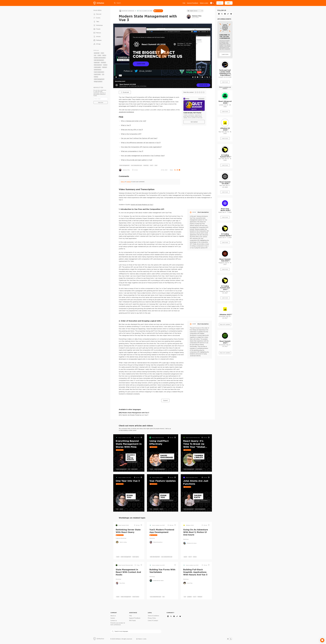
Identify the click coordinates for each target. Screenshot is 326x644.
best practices (98, 64)
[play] (162, 51)
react (151, 469)
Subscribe (100, 102)
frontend (156, 509)
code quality (97, 67)
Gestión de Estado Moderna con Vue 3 (142, 204)
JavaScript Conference (126, 112)
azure (185, 556)
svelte (99, 55)
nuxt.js (194, 556)
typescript (96, 62)
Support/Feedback (192, 3)
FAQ (184, 3)
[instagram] (225, 13)
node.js (105, 64)
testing (96, 76)
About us (113, 615)
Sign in (123, 181)
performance (97, 69)
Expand (165, 400)
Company (113, 612)
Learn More (141, 63)
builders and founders (99, 57)
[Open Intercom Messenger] (322, 640)
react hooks (136, 596)
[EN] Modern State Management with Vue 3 (134, 412)
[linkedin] (218, 13)
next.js (104, 55)
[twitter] (221, 13)
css (103, 74)
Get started (194, 122)
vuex (156, 165)
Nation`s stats (204, 3)
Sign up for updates (225, 324)
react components (99, 72)
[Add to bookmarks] (141, 437)
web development (188, 509)
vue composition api (136, 165)
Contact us (113, 620)
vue (129, 469)
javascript (96, 53)
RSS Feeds (132, 620)
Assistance (133, 612)
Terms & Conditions (153, 615)
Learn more (203, 85)
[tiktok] (228, 13)
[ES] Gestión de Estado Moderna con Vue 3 (133, 415)
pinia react (134, 469)
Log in (219, 2)
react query (199, 469)
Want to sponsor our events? (225, 87)
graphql (189, 596)
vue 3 (151, 165)
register (128, 181)
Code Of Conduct (153, 620)
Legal (150, 612)
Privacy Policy (152, 618)
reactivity (145, 165)
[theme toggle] (212, 3)
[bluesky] (231, 13)
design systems (98, 81)
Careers (112, 618)
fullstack (200, 596)
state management (124, 165)
